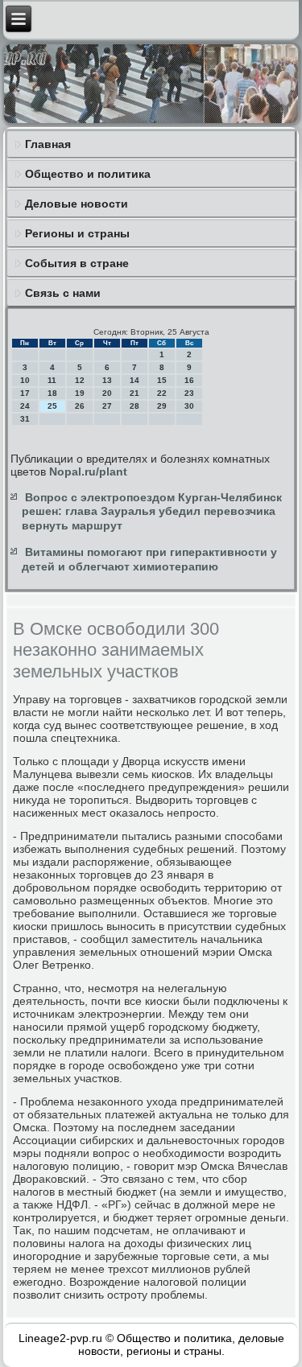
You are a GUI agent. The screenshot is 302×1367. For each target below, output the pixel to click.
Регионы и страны (77, 233)
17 (25, 393)
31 (25, 418)
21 (134, 393)
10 (25, 380)
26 (80, 405)
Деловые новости (76, 203)
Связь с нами (63, 292)
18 (52, 393)
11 (52, 380)
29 (162, 405)
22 (162, 393)
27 (107, 405)
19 (80, 393)
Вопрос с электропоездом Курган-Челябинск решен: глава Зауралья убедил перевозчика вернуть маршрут (152, 511)
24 (25, 405)
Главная (48, 144)
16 (189, 380)
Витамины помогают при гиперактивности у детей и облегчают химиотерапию (149, 559)
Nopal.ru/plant (88, 471)
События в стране (77, 263)
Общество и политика (88, 173)
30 (189, 405)
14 (134, 380)
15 (162, 380)
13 (107, 380)
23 (189, 393)
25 (52, 405)
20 (107, 393)
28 (134, 405)
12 (80, 380)
